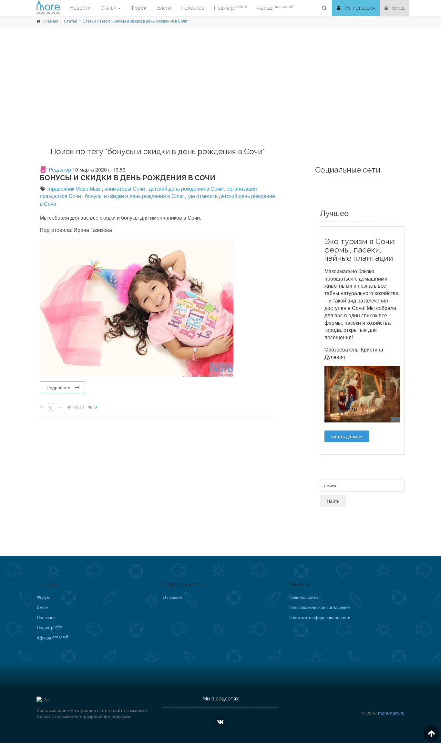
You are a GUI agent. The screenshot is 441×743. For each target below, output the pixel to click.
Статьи (70, 21)
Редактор (59, 169)
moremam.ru (391, 713)
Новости (80, 8)
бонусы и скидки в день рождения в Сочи (135, 196)
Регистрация (359, 8)
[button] (324, 8)
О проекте (172, 597)
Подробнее (58, 387)
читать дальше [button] (346, 436)
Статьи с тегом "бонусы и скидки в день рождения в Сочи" (136, 21)
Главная (50, 21)
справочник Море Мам (74, 188)
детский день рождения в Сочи (186, 188)
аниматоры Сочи (125, 188)
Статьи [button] (109, 8)
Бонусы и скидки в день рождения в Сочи (127, 177)
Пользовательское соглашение (319, 607)
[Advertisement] (220, 96)
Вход (398, 8)
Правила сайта (303, 597)
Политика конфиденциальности (319, 617)
